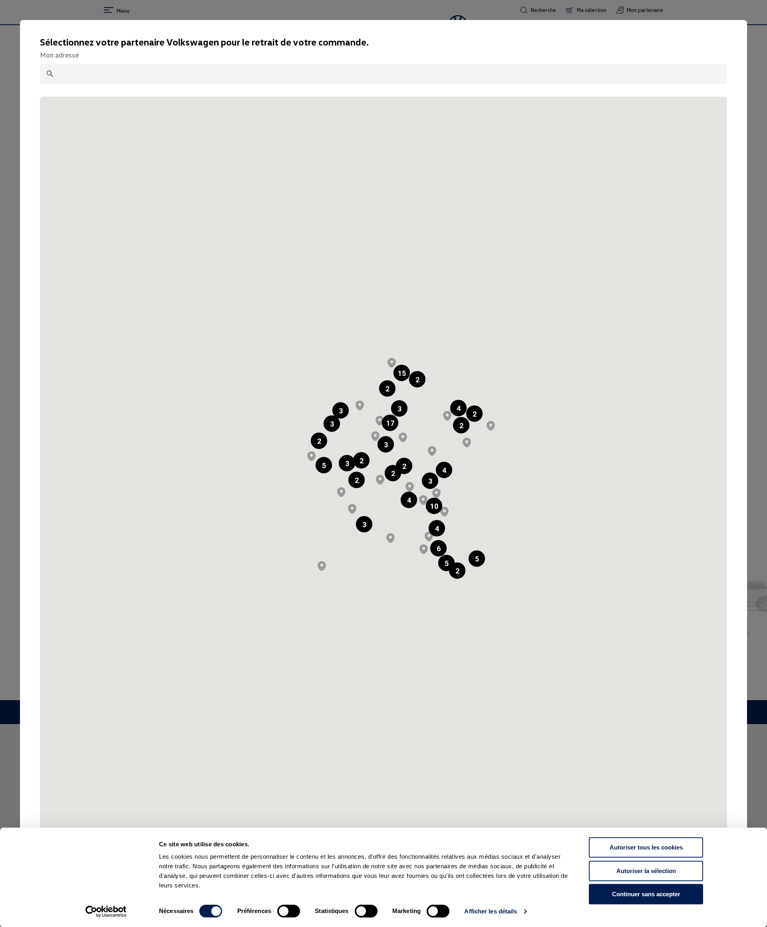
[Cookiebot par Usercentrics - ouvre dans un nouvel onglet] (106, 911)
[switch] (288, 911)
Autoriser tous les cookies (646, 847)
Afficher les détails (490, 911)
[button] (387, 388)
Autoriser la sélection (646, 870)
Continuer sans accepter (646, 894)
